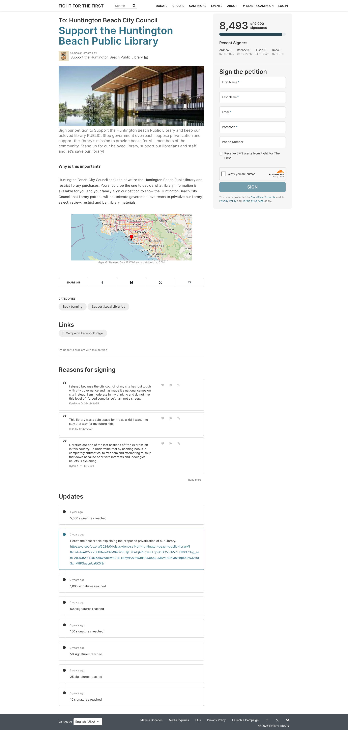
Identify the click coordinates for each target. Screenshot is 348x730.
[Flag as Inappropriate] (171, 384)
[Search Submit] (134, 5)
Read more (195, 479)
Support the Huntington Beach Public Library (107, 57)
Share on (73, 282)
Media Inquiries (179, 720)
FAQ (198, 720)
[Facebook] (267, 720)
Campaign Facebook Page (84, 333)
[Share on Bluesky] (131, 282)
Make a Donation (151, 720)
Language (65, 721)
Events (216, 5)
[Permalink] (179, 385)
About (232, 5)
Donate (162, 5)
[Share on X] (160, 282)
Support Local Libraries (108, 306)
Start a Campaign (259, 5)
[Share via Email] (189, 282)
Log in (283, 5)
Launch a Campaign (245, 720)
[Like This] (163, 384)
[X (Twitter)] (277, 720)
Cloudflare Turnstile (263, 197)
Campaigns (197, 5)
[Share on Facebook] (102, 282)
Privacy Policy (227, 200)
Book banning (72, 306)
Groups (178, 5)
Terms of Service (253, 200)
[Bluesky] (287, 720)
